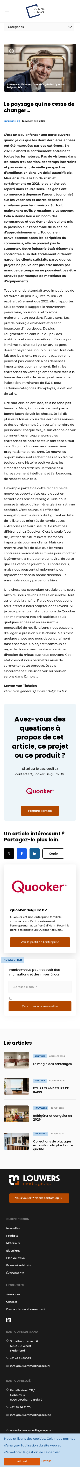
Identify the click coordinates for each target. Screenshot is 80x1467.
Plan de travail (16, 1258)
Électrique (13, 1250)
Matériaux (13, 1243)
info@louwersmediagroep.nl (30, 1366)
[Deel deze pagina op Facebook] (22, 853)
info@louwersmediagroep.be (30, 1415)
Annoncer (13, 1294)
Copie (53, 853)
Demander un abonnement (25, 1309)
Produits (12, 1235)
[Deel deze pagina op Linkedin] (35, 853)
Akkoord (22, 1461)
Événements (15, 1273)
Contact (11, 1301)
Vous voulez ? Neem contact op (37, 1198)
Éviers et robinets (18, 1265)
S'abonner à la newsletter (40, 1006)
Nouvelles (12, 121)
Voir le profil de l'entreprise (40, 942)
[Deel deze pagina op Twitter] (9, 853)
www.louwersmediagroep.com (32, 1430)
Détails (46, 1461)
